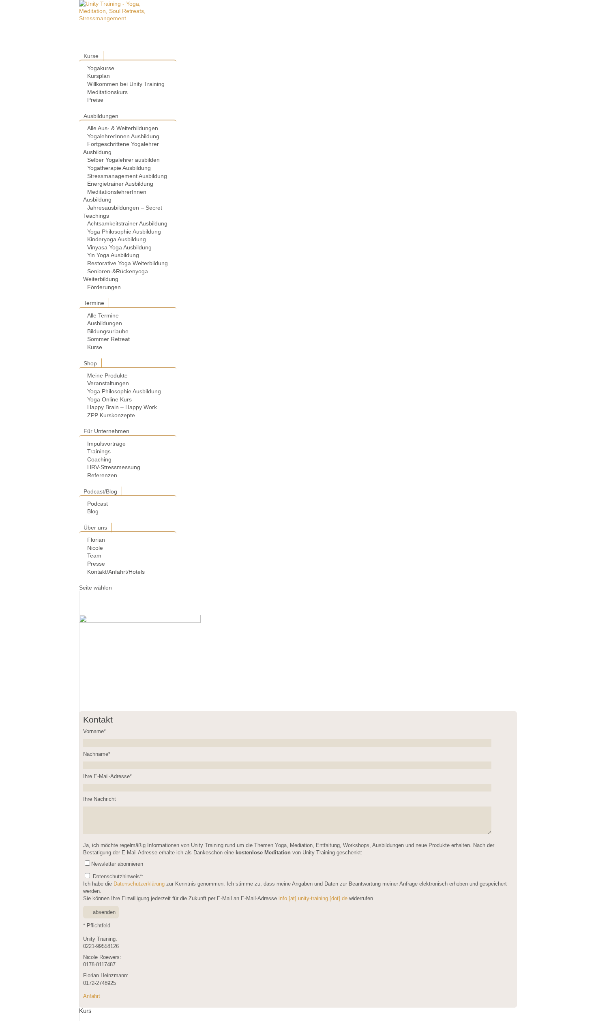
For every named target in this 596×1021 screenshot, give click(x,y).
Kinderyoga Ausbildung (116, 239)
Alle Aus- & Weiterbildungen (122, 128)
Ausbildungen (101, 116)
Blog (93, 511)
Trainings (99, 451)
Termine (94, 303)
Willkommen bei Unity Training (126, 84)
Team (94, 555)
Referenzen (102, 475)
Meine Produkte (107, 375)
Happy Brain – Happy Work (122, 407)
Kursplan (98, 76)
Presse (96, 563)
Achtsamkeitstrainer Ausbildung (127, 223)
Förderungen (104, 287)
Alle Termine (103, 315)
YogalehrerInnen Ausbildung (123, 136)
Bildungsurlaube (108, 331)
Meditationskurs (107, 92)
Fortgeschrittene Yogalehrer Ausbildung (121, 148)
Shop (90, 363)
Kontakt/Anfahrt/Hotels (116, 571)
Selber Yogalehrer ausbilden (123, 160)
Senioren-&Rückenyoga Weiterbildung (115, 275)
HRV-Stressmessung (113, 467)
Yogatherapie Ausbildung (119, 168)
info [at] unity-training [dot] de (313, 898)
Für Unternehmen (106, 431)
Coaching (99, 459)
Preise (95, 100)
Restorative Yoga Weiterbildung (127, 263)
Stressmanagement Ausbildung (127, 176)
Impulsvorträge (106, 443)
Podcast (97, 503)
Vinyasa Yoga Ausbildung (119, 247)
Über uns (95, 527)
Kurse (91, 56)
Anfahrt (91, 996)
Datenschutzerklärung (139, 884)
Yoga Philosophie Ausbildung (124, 231)
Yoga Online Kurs (109, 399)
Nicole (95, 548)
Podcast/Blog (100, 491)
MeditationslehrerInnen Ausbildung (114, 196)
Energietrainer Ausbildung (120, 183)
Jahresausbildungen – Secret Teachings (122, 211)
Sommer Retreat (108, 339)
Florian (96, 539)
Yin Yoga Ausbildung (113, 255)
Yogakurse (100, 68)
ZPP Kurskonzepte (111, 415)
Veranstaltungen (108, 383)
